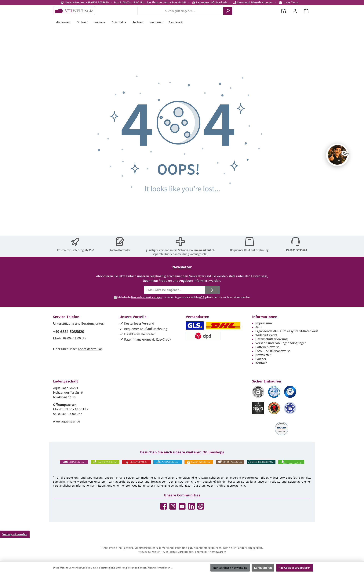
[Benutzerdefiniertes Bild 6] (290, 408)
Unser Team (290, 2)
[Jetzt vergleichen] (283, 11)
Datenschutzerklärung (271, 339)
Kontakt (261, 363)
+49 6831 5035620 (295, 250)
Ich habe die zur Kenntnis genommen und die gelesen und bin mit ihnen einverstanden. (183, 297)
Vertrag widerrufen (14, 534)
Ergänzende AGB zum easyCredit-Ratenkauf (286, 331)
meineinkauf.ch (204, 250)
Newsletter (263, 355)
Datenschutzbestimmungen (146, 297)
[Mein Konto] (295, 11)
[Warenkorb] (306, 11)
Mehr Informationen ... (160, 567)
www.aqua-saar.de (66, 421)
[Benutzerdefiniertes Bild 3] (290, 392)
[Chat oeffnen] (337, 155)
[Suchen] (227, 11)
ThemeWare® (217, 552)
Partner (260, 359)
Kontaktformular (119, 250)
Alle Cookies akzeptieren (295, 567)
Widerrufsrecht (266, 335)
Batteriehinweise (267, 347)
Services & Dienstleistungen (254, 2)
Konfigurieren (263, 567)
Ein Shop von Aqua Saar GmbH (166, 2)
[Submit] (212, 290)
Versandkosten (171, 548)
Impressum (263, 323)
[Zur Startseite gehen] (74, 11)
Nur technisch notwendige (230, 567)
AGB (201, 297)
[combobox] (180, 11)
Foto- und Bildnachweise (272, 351)
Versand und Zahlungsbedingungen (281, 343)
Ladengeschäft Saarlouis (211, 2)
